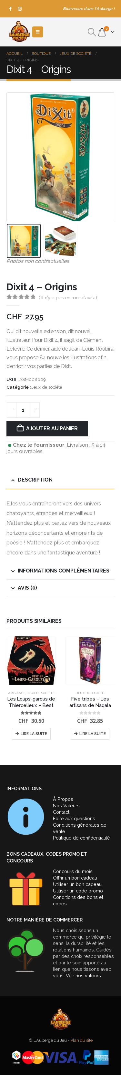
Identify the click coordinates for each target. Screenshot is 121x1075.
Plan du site (81, 1040)
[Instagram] (20, 9)
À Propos (63, 799)
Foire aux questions (74, 818)
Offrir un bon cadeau (75, 878)
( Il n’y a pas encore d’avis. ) (68, 297)
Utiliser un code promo (78, 890)
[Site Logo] (19, 32)
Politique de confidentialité (81, 838)
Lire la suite (34, 734)
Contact (61, 812)
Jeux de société (47, 387)
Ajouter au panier (52, 428)
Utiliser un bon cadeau (77, 884)
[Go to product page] (31, 660)
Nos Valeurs (66, 805)
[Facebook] (10, 9)
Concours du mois (73, 871)
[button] (92, 32)
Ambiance (16, 693)
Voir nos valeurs (83, 975)
